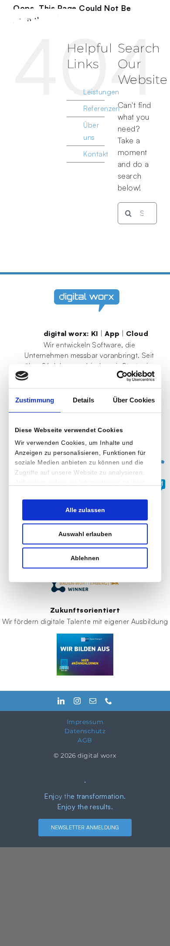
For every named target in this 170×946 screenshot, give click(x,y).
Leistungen (101, 91)
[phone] (108, 700)
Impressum (85, 722)
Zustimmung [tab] (34, 400)
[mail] (92, 700)
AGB (85, 740)
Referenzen (101, 108)
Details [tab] (83, 400)
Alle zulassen (85, 509)
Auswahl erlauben (85, 533)
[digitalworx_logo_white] (45, 12)
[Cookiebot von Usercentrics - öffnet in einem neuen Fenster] (118, 376)
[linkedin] (61, 700)
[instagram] (77, 700)
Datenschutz (85, 731)
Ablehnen (85, 557)
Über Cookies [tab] (134, 400)
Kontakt (95, 153)
